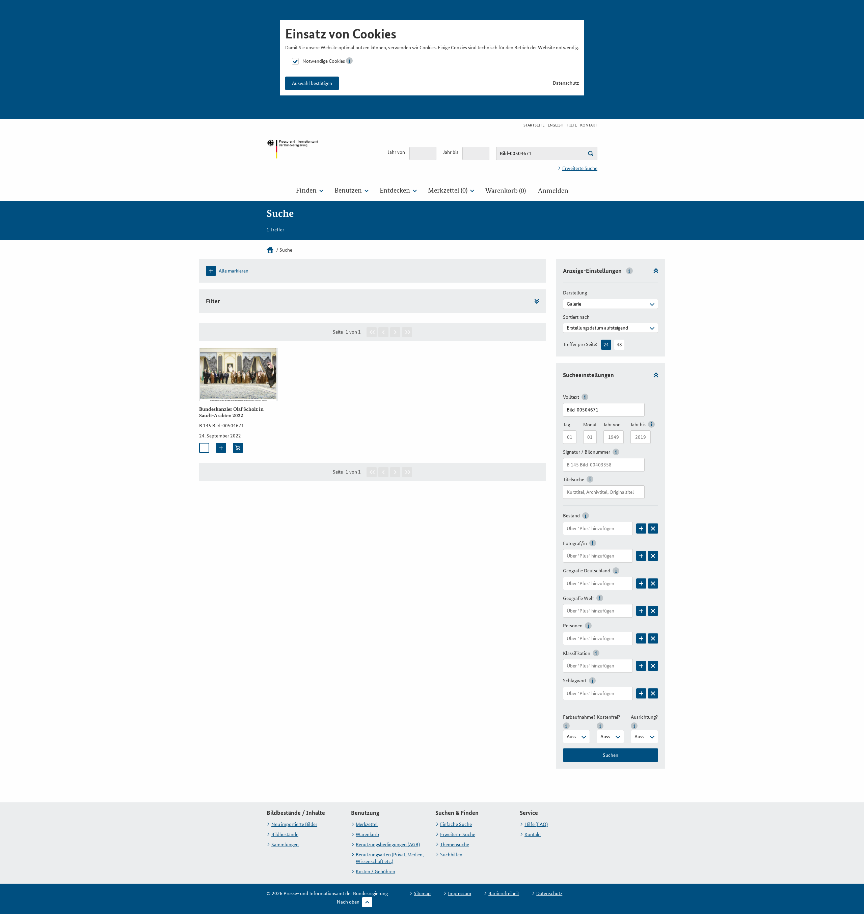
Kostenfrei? (608, 717)
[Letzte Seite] (407, 332)
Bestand (571, 516)
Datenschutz (566, 83)
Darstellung (575, 293)
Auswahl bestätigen (312, 83)
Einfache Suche (456, 824)
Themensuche (454, 844)
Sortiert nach (576, 317)
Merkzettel (367, 824)
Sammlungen (285, 844)
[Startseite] (270, 250)
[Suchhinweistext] (590, 153)
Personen (573, 626)
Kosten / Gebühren (375, 871)
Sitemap (422, 893)
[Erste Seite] (372, 332)
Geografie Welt (578, 598)
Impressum (459, 893)
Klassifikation (576, 653)
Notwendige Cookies (323, 61)
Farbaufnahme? (579, 717)
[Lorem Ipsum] (641, 528)
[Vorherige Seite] (383, 332)
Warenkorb (367, 834)
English (555, 125)
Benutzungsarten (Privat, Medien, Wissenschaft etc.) (390, 858)
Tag (566, 425)
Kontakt (588, 125)
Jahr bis (450, 152)
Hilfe (572, 125)
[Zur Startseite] (293, 154)
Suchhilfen (451, 855)
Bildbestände (284, 834)
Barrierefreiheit (503, 893)
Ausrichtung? (644, 717)
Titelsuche (573, 480)
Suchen (610, 755)
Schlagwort (575, 681)
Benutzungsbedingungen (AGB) (388, 844)
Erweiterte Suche (579, 168)
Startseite (533, 125)
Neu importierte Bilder (294, 824)
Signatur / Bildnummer (586, 452)
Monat (590, 425)
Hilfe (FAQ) (536, 824)
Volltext (571, 397)
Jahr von (396, 152)
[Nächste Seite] (395, 332)
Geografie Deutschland (586, 571)
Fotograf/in (575, 543)
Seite (338, 332)
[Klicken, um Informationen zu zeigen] (349, 60)
